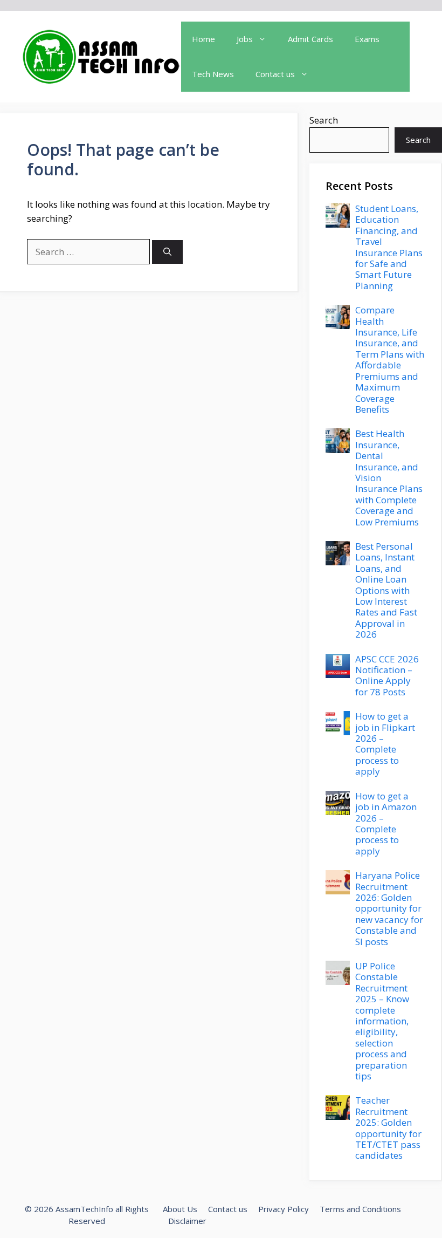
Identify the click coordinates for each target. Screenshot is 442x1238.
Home (203, 38)
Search (323, 120)
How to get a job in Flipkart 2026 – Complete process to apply (385, 743)
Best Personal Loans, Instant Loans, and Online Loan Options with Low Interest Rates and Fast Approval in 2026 (386, 590)
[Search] (167, 252)
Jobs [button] (245, 38)
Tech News (213, 74)
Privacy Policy (283, 1208)
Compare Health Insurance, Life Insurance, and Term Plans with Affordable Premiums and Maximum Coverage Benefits (389, 359)
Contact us (227, 1208)
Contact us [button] (275, 74)
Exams (367, 38)
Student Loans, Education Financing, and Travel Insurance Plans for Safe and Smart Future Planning (389, 247)
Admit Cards (310, 38)
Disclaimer (187, 1220)
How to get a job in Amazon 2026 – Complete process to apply (386, 823)
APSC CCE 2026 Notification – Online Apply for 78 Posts (387, 675)
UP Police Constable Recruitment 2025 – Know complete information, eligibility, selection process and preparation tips (382, 1021)
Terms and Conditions (360, 1208)
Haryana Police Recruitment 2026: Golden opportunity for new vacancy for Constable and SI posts (389, 908)
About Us (180, 1208)
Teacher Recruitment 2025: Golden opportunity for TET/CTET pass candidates (388, 1127)
